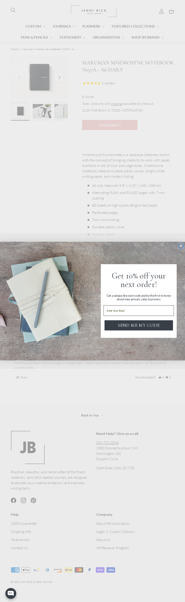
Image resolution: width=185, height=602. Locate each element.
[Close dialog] (180, 245)
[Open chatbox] (10, 593)
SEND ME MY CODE (139, 325)
